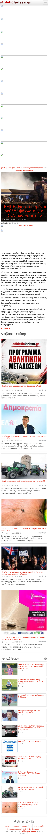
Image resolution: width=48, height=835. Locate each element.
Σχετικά (6, 826)
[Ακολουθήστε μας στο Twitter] (23, 822)
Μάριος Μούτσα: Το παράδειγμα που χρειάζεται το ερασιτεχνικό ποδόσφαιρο (31, 666)
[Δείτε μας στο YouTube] (18, 822)
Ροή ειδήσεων (10, 659)
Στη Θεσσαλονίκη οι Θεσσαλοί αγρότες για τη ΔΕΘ (23, 481)
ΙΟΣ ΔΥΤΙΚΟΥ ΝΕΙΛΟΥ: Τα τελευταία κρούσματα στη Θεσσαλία (23, 529)
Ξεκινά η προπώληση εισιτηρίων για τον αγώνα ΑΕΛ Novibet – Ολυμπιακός (31, 728)
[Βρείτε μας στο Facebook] (15, 822)
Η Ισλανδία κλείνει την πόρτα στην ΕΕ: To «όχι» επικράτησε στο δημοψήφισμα (22, 573)
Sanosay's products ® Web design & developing (24, 829)
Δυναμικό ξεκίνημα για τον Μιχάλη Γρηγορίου (29, 711)
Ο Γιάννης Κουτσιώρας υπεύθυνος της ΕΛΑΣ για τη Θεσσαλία (23, 437)
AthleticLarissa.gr (29, 831)
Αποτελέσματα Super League (29, 741)
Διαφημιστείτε (38, 826)
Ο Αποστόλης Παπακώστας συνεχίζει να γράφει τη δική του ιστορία (31, 681)
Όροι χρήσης (27, 826)
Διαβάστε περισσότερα (24, 171)
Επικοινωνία (15, 826)
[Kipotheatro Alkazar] (24, 225)
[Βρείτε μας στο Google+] (28, 822)
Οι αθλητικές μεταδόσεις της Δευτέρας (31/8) (21, 386)
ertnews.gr (6, 328)
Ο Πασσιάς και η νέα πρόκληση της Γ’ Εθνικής (32, 696)
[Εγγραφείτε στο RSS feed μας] (33, 822)
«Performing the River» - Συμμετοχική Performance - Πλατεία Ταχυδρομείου (24, 638)
